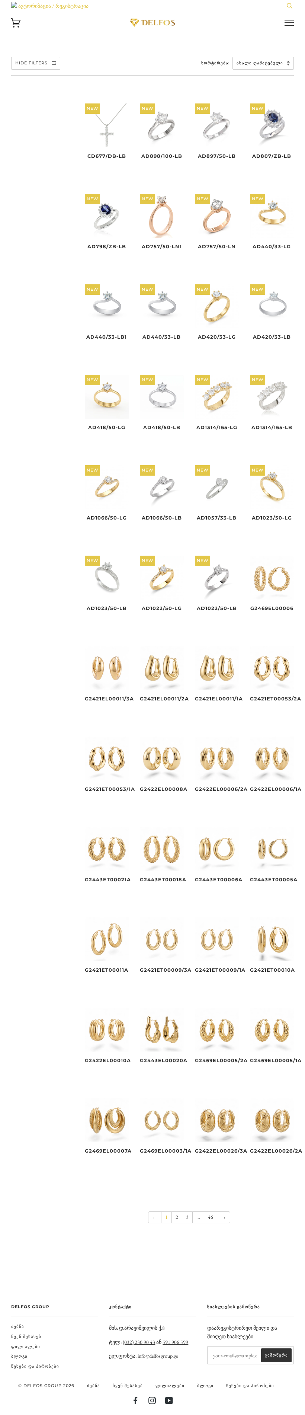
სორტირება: (216, 63)
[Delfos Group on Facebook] (135, 1402)
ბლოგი (19, 1356)
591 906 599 (175, 1342)
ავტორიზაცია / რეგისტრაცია (53, 6)
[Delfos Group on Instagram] (152, 1402)
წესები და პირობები (35, 1366)
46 (210, 1217)
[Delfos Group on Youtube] (169, 1402)
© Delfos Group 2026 (46, 1385)
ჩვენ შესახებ (26, 1336)
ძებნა (17, 1326)
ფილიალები (25, 1346)
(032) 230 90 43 (139, 1342)
